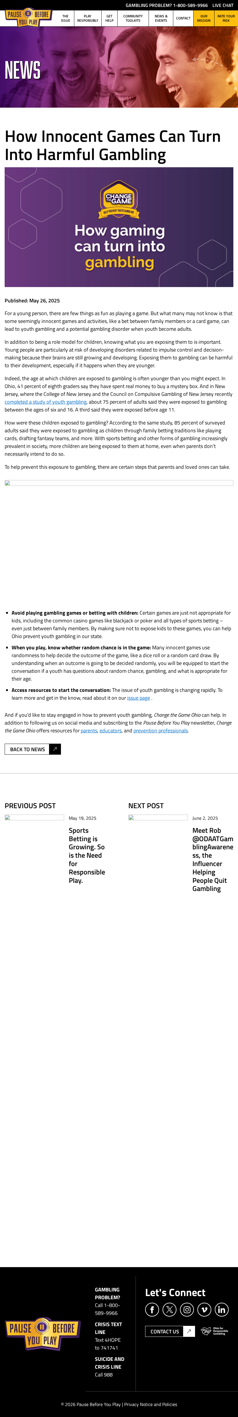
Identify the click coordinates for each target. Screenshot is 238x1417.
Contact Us (165, 1331)
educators (111, 730)
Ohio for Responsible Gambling (214, 1331)
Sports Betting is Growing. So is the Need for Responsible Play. (87, 855)
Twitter (169, 1310)
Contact (183, 18)
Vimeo (204, 1310)
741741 (109, 1347)
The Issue (65, 18)
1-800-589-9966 (190, 5)
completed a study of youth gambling (45, 401)
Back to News (27, 749)
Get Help (109, 18)
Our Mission (203, 18)
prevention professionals (161, 730)
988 (108, 1374)
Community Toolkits (133, 18)
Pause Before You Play (29, 17)
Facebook (152, 1310)
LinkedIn (222, 1310)
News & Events (161, 18)
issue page (138, 697)
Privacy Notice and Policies (150, 1404)
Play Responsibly (87, 18)
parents (89, 730)
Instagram (187, 1310)
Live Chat (222, 5)
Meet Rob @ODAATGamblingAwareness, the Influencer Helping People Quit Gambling (212, 859)
